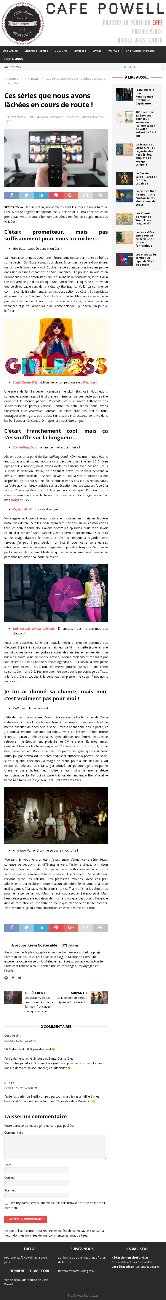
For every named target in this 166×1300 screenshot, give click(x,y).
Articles (75, 117)
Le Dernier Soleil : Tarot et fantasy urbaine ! (146, 178)
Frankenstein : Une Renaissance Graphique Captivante (146, 96)
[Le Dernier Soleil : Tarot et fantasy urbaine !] (124, 178)
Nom (7, 1165)
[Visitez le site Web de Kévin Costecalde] (6, 978)
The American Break (140, 50)
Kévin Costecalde (51, 117)
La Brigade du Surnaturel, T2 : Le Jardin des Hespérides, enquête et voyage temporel (146, 155)
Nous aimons (13, 59)
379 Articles (70, 945)
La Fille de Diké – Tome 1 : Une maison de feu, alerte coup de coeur (146, 197)
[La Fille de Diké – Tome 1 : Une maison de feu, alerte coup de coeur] (124, 195)
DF (6, 1083)
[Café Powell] (83, 44)
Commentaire (14, 1132)
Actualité (10, 50)
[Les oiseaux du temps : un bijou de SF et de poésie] (124, 259)
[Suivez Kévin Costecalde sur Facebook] (11, 978)
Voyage (113, 50)
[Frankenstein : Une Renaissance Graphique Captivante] (124, 94)
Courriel (9, 1177)
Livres (97, 50)
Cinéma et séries (36, 50)
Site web (10, 1190)
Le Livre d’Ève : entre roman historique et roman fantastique (146, 239)
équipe (32, 1280)
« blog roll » (87, 1271)
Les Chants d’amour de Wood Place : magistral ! (144, 218)
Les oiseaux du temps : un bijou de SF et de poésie (146, 260)
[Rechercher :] (140, 67)
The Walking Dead (25, 447)
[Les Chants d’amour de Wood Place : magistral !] (124, 218)
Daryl (15, 500)
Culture (61, 50)
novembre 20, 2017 (22, 117)
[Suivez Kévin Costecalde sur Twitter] (18, 978)
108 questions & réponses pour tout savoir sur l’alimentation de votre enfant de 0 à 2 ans (146, 123)
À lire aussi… (137, 77)
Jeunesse (79, 50)
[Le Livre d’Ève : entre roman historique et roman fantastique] (124, 237)
